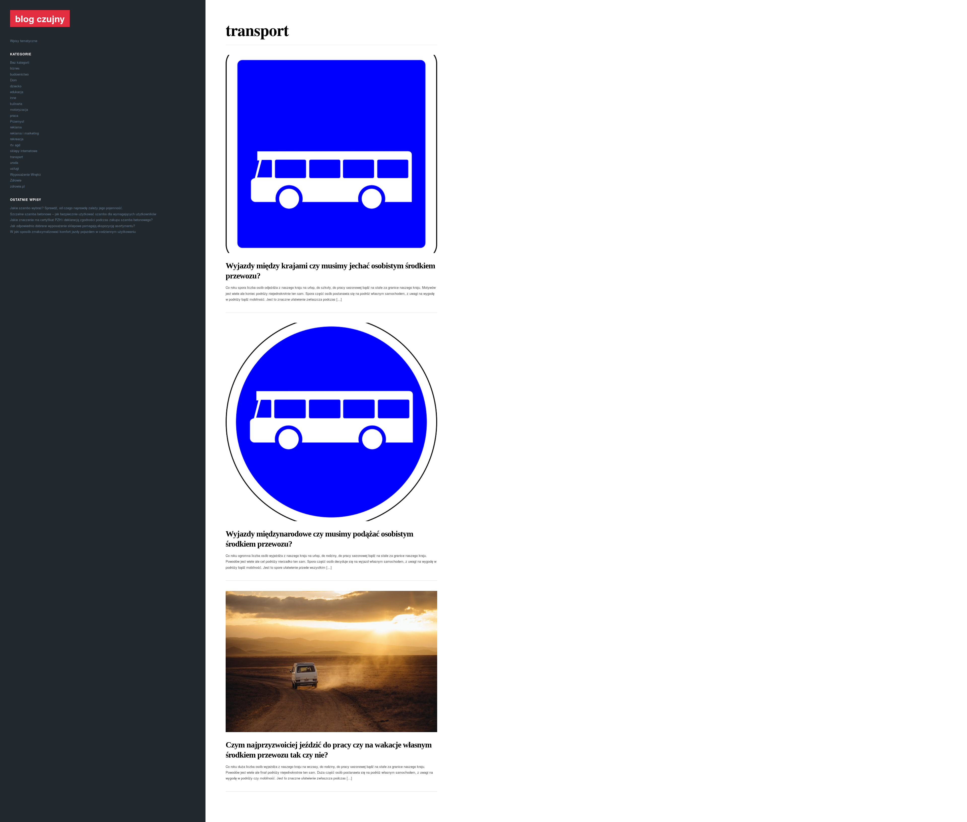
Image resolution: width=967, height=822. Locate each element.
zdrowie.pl (17, 186)
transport (16, 156)
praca (14, 115)
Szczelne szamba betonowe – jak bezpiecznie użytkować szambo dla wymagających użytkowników (83, 213)
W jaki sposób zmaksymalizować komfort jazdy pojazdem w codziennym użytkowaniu (73, 231)
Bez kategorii (19, 62)
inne (13, 97)
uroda (14, 162)
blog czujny (40, 18)
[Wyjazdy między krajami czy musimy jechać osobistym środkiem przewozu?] (331, 154)
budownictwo (19, 74)
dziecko (15, 86)
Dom (13, 80)
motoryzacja (19, 109)
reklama (16, 127)
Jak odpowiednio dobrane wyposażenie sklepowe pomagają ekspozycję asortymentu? (72, 225)
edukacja (16, 91)
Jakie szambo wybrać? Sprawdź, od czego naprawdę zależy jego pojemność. (66, 207)
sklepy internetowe (23, 150)
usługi (14, 168)
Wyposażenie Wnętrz (25, 174)
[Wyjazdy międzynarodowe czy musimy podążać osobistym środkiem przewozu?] (331, 422)
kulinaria (16, 103)
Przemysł (17, 121)
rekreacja (16, 138)
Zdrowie (15, 180)
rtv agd (15, 144)
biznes (15, 68)
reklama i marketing (24, 133)
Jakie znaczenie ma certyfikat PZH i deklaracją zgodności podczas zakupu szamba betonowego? (81, 219)
